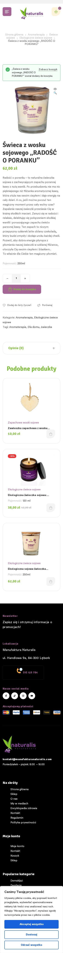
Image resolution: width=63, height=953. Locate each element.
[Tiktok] (14, 695)
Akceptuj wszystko (32, 924)
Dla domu (33, 327)
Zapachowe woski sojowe (23, 422)
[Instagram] (23, 695)
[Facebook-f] (6, 695)
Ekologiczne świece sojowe (35, 38)
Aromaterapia (36, 34)
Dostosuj (31, 934)
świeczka (46, 327)
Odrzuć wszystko (31, 945)
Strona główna (14, 34)
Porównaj (47, 305)
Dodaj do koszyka (24, 289)
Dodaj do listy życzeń (19, 305)
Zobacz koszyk (48, 69)
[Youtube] (31, 695)
